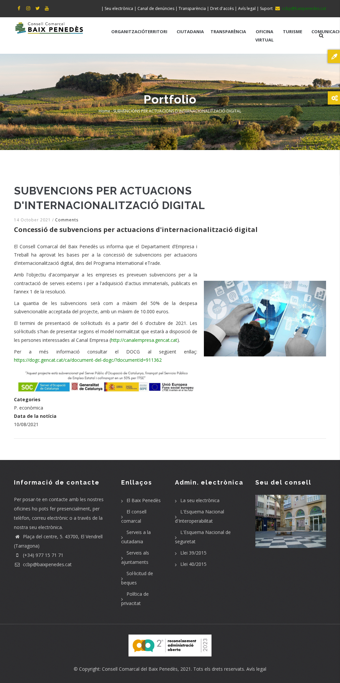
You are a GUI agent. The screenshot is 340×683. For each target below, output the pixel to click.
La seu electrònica (199, 500)
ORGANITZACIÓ (128, 32)
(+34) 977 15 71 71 (42, 555)
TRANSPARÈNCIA (228, 32)
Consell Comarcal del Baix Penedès (140, 669)
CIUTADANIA (190, 32)
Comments (66, 220)
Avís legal (256, 669)
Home (104, 111)
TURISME (292, 32)
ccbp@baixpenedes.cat (47, 564)
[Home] (49, 27)
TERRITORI (156, 32)
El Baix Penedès (144, 500)
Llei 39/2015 (193, 553)
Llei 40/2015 (193, 564)
